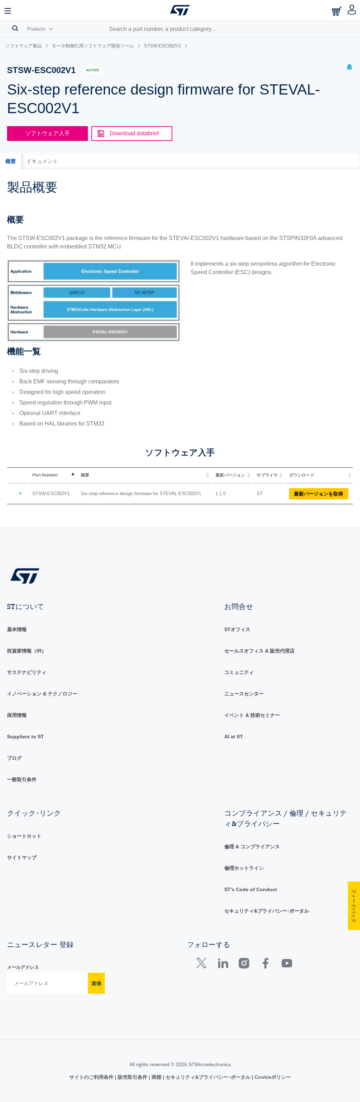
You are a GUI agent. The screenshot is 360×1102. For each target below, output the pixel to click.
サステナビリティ (26, 672)
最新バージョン (230, 475)
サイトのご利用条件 (92, 1077)
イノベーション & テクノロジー (42, 693)
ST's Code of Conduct (250, 889)
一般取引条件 (22, 779)
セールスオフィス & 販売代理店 (259, 651)
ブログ (14, 758)
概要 (85, 475)
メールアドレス (23, 967)
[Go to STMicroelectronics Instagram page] (243, 965)
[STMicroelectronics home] (180, 10)
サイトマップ (22, 857)
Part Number (45, 475)
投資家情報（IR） (26, 651)
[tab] (10, 161)
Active (92, 70)
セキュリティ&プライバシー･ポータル (266, 911)
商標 (156, 1077)
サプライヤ (267, 475)
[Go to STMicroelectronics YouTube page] (286, 965)
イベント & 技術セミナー (252, 715)
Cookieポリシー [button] (272, 1077)
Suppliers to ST (25, 736)
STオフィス (237, 629)
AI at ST (233, 736)
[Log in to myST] (352, 10)
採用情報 (17, 715)
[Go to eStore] (337, 11)
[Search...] (15, 28)
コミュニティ (239, 672)
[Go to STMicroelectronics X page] (203, 965)
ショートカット (24, 836)
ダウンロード (301, 475)
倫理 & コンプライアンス (252, 846)
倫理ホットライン (244, 868)
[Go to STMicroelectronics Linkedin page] (222, 965)
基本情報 (17, 629)
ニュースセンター (244, 693)
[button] (8, 10)
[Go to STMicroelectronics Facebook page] (265, 965)
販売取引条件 (132, 1077)
